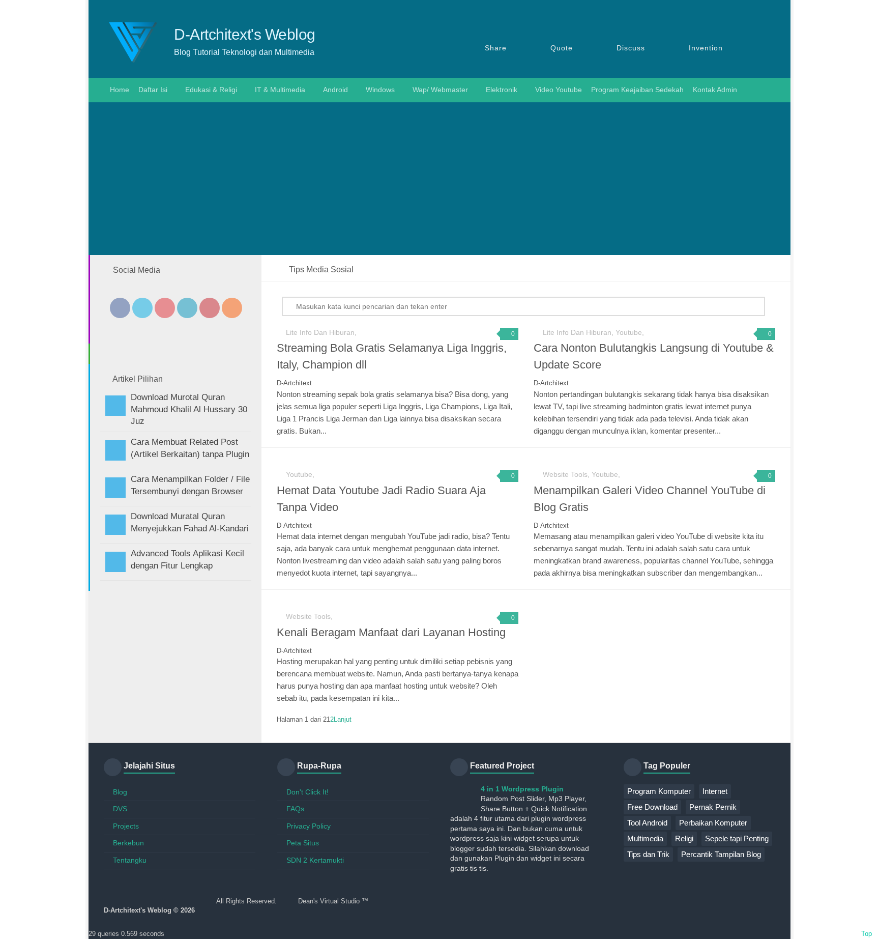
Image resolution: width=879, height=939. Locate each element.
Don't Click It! (307, 792)
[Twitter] (142, 308)
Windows (380, 90)
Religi (684, 838)
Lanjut (342, 719)
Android (335, 90)
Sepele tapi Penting (737, 838)
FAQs (295, 809)
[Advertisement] (439, 178)
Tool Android (647, 822)
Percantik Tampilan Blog (721, 854)
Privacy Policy (308, 826)
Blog (120, 792)
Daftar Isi (152, 90)
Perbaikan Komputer (713, 822)
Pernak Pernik (713, 807)
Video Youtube (558, 90)
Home (118, 90)
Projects (126, 826)
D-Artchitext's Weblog (244, 34)
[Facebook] (120, 308)
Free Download (652, 807)
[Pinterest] (209, 308)
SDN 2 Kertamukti (315, 860)
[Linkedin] (187, 308)
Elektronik (501, 90)
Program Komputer (659, 791)
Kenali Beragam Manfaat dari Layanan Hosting (391, 632)
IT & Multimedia (280, 90)
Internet (714, 791)
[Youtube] (165, 308)
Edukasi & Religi (211, 90)
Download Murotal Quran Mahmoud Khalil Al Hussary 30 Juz (189, 409)
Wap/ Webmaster (440, 90)
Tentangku (129, 860)
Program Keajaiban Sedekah (637, 90)
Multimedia (645, 838)
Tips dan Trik (648, 854)
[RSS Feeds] (232, 308)
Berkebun (128, 843)
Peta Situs (302, 843)
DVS (120, 809)
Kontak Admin (715, 90)
